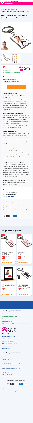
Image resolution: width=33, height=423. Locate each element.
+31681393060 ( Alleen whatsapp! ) (11, 363)
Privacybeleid (6, 338)
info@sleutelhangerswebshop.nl (11, 368)
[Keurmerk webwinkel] (9, 329)
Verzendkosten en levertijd (10, 343)
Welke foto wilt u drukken (9, 79)
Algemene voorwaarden (9, 336)
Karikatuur (6, 9)
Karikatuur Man (14, 9)
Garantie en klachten (8, 341)
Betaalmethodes (7, 346)
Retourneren (6, 348)
